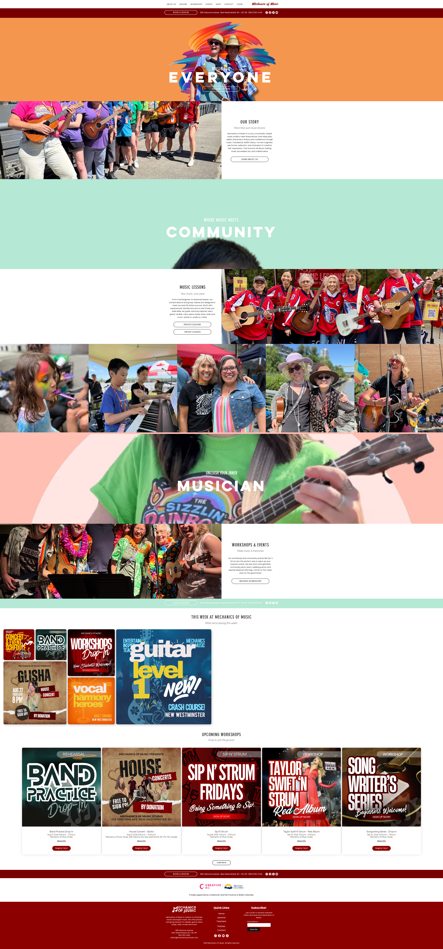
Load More (221, 862)
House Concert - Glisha (141, 831)
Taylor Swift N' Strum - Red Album (301, 831)
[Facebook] (270, 12)
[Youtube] (276, 12)
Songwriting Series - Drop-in (382, 831)
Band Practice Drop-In (61, 831)
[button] (171, 4)
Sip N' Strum (221, 831)
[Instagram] (266, 12)
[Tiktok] (273, 12)
